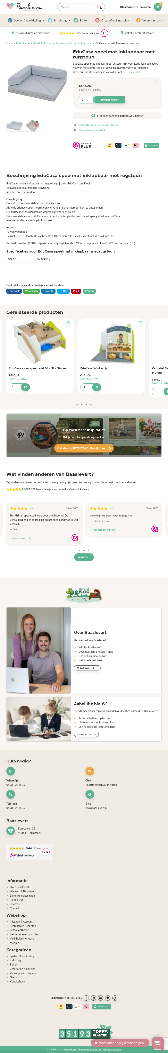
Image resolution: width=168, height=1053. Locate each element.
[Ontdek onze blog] (84, 595)
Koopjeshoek (17, 981)
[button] (157, 83)
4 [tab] (90, 404)
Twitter (63, 291)
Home (9, 43)
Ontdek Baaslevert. (86, 668)
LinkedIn (48, 291)
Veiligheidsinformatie (22, 938)
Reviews (82, 557)
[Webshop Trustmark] (75, 537)
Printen (89, 291)
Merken (14, 942)
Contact (14, 908)
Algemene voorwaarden (89, 1049)
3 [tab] (86, 404)
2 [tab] (81, 404)
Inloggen (145, 7)
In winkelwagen (109, 99)
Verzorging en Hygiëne (23, 973)
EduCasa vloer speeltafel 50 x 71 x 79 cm (37, 368)
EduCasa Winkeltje (93, 368)
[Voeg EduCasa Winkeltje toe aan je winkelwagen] (96, 387)
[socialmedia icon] (86, 998)
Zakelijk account (85, 734)
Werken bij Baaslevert (23, 891)
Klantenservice (129, 7)
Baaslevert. (70, 1049)
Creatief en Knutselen (115, 20)
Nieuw (13, 977)
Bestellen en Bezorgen (23, 925)
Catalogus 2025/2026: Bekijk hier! (82, 448)
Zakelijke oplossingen (22, 895)
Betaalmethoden (19, 930)
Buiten (84, 20)
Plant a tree (17, 899)
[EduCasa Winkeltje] (111, 342)
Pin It (76, 291)
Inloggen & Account (21, 921)
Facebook (14, 291)
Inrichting (60, 20)
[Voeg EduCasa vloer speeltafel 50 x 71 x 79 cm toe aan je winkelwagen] (25, 387)
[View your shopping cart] (157, 7)
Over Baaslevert (19, 887)
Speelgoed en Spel (65, 43)
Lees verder (133, 72)
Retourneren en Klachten (24, 934)
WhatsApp (31, 291)
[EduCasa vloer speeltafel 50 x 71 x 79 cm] (40, 342)
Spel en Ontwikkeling (27, 20)
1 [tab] (77, 404)
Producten (21, 43)
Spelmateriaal (84, 43)
